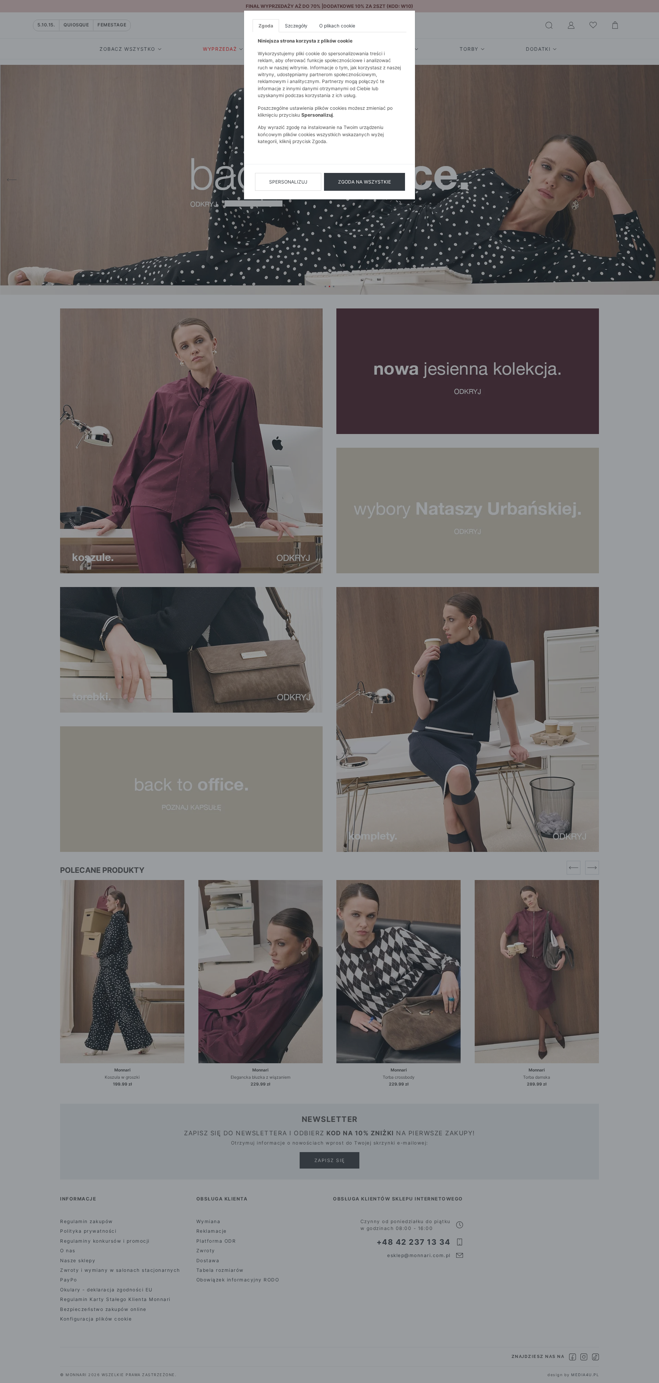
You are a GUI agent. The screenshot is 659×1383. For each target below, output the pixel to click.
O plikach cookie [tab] (337, 25)
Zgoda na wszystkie (364, 182)
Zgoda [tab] (265, 25)
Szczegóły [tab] (296, 25)
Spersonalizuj (288, 182)
